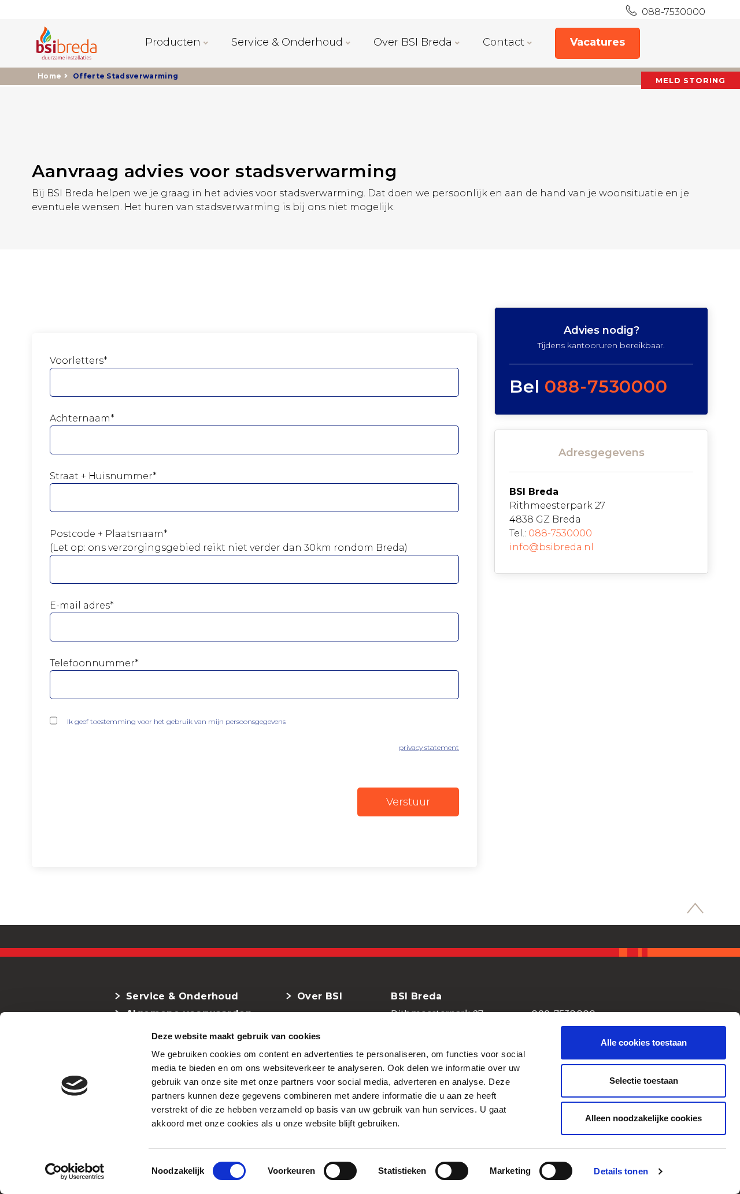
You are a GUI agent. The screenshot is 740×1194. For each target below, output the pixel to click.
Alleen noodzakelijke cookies (643, 1118)
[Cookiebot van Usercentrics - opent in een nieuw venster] (74, 1171)
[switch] (327, 1171)
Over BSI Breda (414, 42)
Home (49, 76)
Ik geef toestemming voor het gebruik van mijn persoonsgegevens (176, 721)
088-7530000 (671, 11)
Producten (174, 42)
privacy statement (429, 747)
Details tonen (621, 1171)
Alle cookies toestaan (644, 1042)
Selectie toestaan (643, 1080)
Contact (505, 42)
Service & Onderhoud (288, 42)
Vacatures (597, 42)
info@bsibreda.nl (551, 547)
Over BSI (319, 996)
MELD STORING (691, 80)
